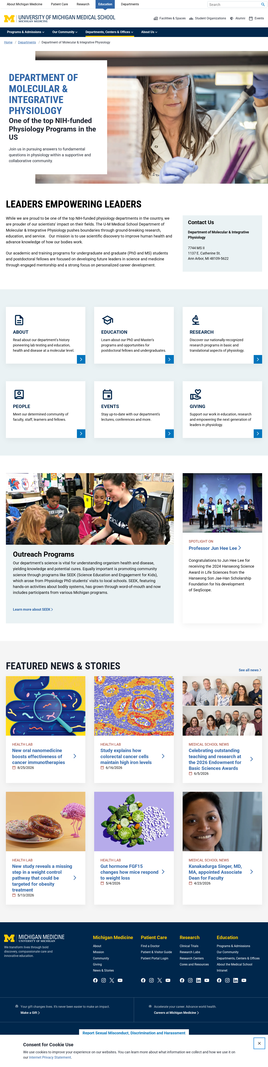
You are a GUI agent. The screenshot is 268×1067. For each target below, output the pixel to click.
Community (101, 958)
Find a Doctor (150, 946)
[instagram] (103, 980)
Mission (98, 952)
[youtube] (120, 980)
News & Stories (103, 970)
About (97, 946)
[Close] (259, 1043)
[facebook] (95, 980)
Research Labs (190, 952)
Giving (97, 964)
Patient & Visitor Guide (156, 952)
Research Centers (192, 958)
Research (83, 4)
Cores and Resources (194, 964)
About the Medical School (234, 964)
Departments (130, 4)
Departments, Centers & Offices (238, 958)
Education (105, 4)
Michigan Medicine (113, 937)
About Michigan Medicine (24, 4)
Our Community (228, 952)
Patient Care (59, 4)
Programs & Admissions (233, 946)
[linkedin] (198, 980)
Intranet (222, 970)
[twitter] (111, 980)
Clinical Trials (189, 946)
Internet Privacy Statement (50, 1057)
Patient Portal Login (154, 958)
